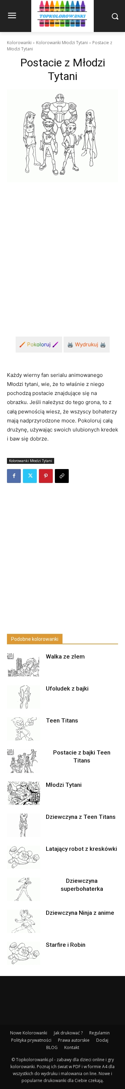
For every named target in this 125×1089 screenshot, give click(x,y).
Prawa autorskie (74, 1040)
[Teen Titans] (23, 729)
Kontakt (71, 1047)
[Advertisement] (62, 253)
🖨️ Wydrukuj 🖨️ (86, 344)
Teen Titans (62, 720)
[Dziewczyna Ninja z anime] (23, 921)
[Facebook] (14, 476)
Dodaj (102, 1040)
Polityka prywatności (31, 1040)
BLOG (52, 1047)
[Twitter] (30, 476)
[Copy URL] (62, 476)
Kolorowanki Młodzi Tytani (62, 43)
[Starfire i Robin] (23, 953)
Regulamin (99, 1033)
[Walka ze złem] (23, 665)
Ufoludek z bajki (67, 688)
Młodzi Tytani (64, 784)
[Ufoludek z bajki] (23, 697)
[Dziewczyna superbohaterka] (23, 889)
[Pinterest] (46, 476)
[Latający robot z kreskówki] (23, 857)
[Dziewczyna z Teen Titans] (23, 825)
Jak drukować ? (68, 1033)
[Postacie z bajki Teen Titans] (23, 761)
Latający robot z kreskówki (81, 848)
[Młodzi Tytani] (23, 793)
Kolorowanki (19, 43)
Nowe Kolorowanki (28, 1033)
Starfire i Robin (65, 944)
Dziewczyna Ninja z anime (80, 912)
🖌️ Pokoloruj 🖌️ (39, 344)
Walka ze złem (65, 656)
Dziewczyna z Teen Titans (81, 816)
